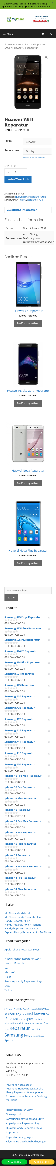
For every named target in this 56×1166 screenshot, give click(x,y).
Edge (47, 1009)
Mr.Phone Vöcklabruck (17, 913)
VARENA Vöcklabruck (38, 6)
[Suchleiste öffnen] (51, 33)
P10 (41, 1023)
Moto (21, 1023)
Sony (7, 986)
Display (40, 1008)
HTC (6, 954)
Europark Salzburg (14, 6)
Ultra (33, 1036)
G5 (8, 1014)
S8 (35, 1029)
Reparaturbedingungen (19, 1137)
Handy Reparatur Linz (17, 921)
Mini (16, 1023)
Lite (31, 1019)
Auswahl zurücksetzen (34, 157)
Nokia (7, 977)
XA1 (37, 1036)
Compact (32, 1009)
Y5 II (41, 199)
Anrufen (16, 1161)
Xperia (8, 1040)
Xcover (42, 1036)
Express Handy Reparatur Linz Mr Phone (27, 932)
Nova (32, 1023)
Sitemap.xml (13, 1114)
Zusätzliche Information (22, 210)
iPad (47, 1014)
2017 (12, 1008)
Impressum (12, 1132)
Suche (11, 597)
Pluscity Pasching (38, 3)
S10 (38, 1029)
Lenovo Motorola (14, 963)
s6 (33, 1029)
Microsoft (10, 972)
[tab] (28, 210)
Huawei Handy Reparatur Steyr (30, 196)
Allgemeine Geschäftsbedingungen (26, 1141)
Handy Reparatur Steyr (19, 1109)
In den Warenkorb (18, 179)
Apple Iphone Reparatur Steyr (21, 949)
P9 (38, 1023)
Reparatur (32, 199)
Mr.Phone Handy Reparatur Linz (23, 917)
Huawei (22, 199)
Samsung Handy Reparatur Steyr (23, 981)
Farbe (8, 140)
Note (27, 1023)
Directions (43, 1161)
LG (6, 967)
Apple (25, 1009)
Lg (27, 1019)
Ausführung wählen (28, 323)
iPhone (10, 1018)
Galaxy (15, 1013)
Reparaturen (12, 150)
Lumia (37, 1019)
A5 (17, 1009)
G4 (5, 1014)
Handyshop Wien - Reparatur (21, 928)
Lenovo (21, 1018)
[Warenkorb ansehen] (43, 33)
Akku (20, 1009)
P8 (35, 1023)
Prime (6, 1029)
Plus (46, 1023)
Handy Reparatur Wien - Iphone (22, 924)
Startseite (9, 44)
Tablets (8, 990)
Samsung (13, 1035)
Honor (24, 1014)
